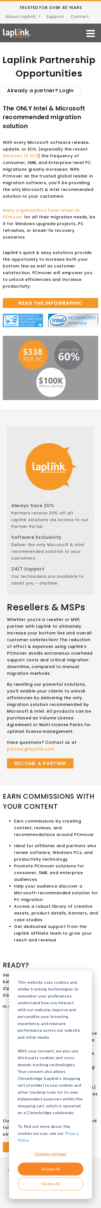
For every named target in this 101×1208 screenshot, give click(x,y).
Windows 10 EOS (20, 156)
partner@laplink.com (30, 749)
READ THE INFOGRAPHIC (50, 302)
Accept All (51, 1169)
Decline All (50, 1183)
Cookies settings (50, 1153)
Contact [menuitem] (79, 16)
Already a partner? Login (40, 90)
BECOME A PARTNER (40, 763)
